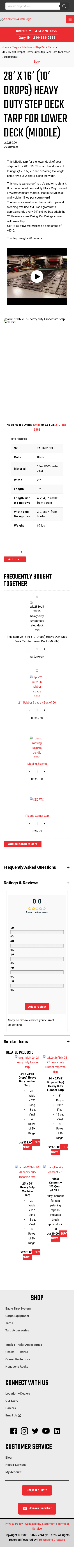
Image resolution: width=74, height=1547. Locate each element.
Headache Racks (16, 1366)
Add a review (37, 1006)
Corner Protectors (17, 1359)
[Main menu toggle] (70, 19)
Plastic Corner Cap (37, 815)
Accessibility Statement (40, 1523)
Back (37, 61)
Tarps (15, 47)
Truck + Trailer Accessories (23, 1344)
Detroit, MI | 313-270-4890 (36, 31)
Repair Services (15, 1464)
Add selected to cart (22, 844)
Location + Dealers (18, 1393)
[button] (37, 276)
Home (5, 47)
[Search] (64, 6)
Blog (8, 1457)
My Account (13, 1472)
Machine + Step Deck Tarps (38, 47)
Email (36, 424)
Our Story (11, 1400)
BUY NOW (31, 1145)
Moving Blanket (37, 763)
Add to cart (15, 559)
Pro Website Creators (51, 1539)
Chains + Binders (16, 1352)
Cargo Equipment (17, 1316)
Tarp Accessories (17, 1330)
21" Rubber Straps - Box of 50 (37, 702)
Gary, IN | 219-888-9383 (37, 38)
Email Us (11, 1415)
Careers (10, 1408)
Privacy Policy (14, 1523)
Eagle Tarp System (18, 1308)
